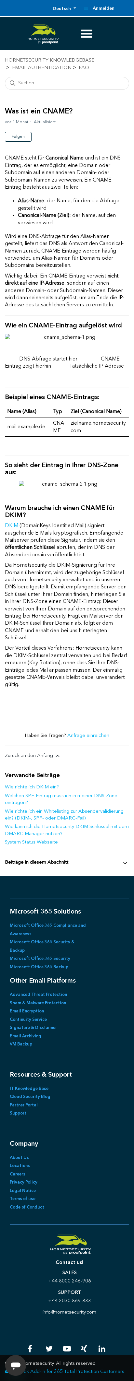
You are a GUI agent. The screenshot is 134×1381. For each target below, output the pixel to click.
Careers (17, 1174)
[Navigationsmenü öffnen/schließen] (86, 8)
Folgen (18, 137)
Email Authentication (42, 67)
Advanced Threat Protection (38, 995)
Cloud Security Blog (30, 1097)
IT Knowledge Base (29, 1089)
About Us (19, 1158)
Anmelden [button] (103, 8)
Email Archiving (25, 1036)
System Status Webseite (31, 842)
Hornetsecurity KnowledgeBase (49, 60)
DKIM (12, 525)
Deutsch (62, 8)
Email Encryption (27, 1011)
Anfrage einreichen (88, 735)
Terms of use (22, 1199)
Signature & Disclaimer (33, 1028)
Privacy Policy (23, 1182)
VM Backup (21, 1044)
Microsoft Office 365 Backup (39, 967)
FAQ (84, 67)
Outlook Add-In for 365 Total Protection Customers (67, 1371)
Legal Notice (23, 1191)
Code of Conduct (27, 1207)
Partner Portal (24, 1105)
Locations (20, 1166)
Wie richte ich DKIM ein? (32, 787)
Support (18, 1113)
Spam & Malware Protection (38, 1003)
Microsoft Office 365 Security (40, 959)
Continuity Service (28, 1020)
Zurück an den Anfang (29, 755)
